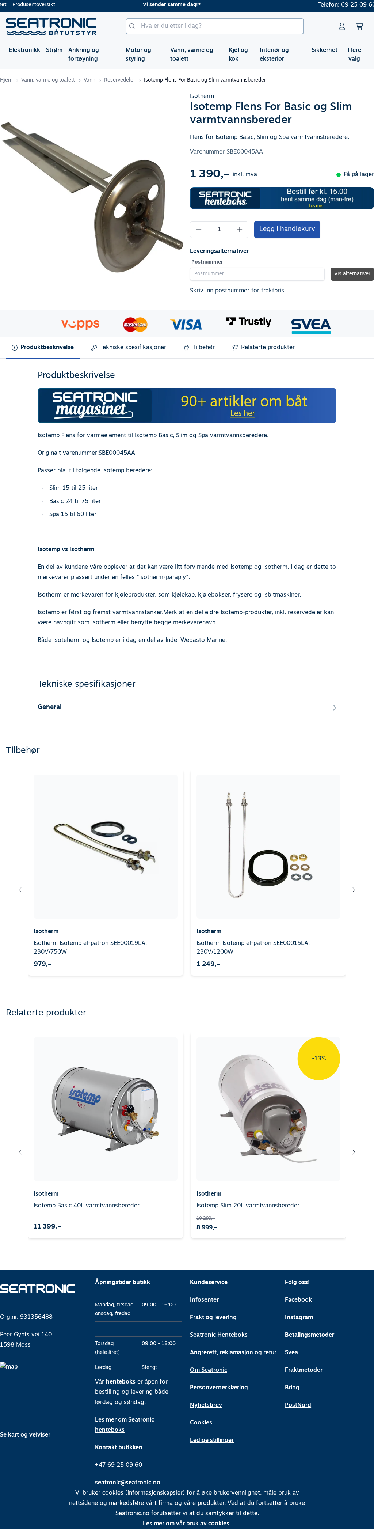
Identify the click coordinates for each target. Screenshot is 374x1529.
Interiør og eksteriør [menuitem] (274, 55)
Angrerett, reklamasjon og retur (233, 1353)
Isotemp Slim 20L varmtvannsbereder (247, 1206)
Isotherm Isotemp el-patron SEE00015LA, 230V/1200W (253, 948)
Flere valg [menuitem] (354, 55)
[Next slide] (353, 889)
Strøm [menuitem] (54, 50)
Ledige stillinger (212, 1440)
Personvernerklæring (219, 1388)
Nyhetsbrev (206, 1405)
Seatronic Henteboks (219, 1335)
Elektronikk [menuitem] (24, 50)
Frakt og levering (213, 1318)
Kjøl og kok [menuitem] (238, 55)
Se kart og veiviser (25, 1435)
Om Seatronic (208, 1370)
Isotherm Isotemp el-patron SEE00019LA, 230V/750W (90, 948)
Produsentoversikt (33, 5)
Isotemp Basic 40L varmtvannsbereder (87, 1206)
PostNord (298, 1405)
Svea (291, 1353)
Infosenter (204, 1300)
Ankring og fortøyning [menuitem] (83, 55)
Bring (292, 1388)
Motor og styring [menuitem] (138, 55)
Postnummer (207, 262)
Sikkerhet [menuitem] (324, 50)
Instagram (299, 1318)
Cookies (201, 1423)
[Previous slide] (20, 889)
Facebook (298, 1300)
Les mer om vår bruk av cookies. (187, 1524)
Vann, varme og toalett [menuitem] (191, 55)
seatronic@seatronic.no (127, 1483)
